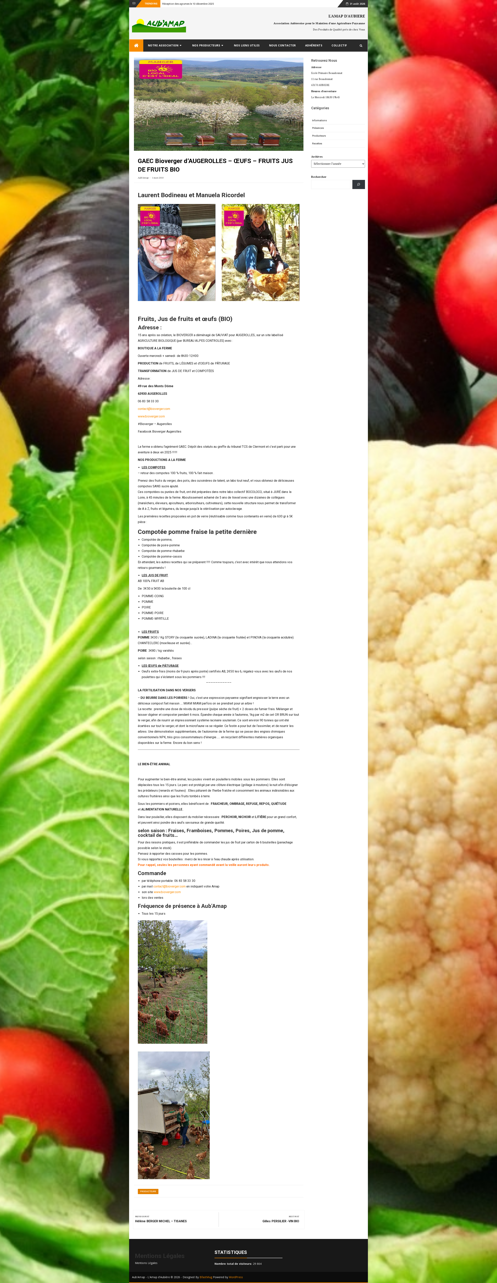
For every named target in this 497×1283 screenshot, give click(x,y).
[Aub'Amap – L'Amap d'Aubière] (136, 45)
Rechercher (319, 177)
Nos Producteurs (206, 45)
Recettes (317, 143)
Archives (317, 156)
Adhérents (313, 45)
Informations (319, 120)
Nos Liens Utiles (247, 45)
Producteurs (148, 1191)
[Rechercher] (358, 184)
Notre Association (163, 45)
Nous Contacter (282, 45)
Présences (318, 128)
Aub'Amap (143, 177)
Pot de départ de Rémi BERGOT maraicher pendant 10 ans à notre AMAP (203, 3)
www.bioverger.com (151, 416)
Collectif (339, 45)
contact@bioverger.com (154, 409)
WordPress (236, 1277)
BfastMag (206, 1277)
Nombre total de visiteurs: (234, 1264)
